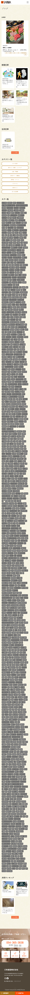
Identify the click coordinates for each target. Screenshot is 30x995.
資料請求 (6, 993)
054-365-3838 (15, 942)
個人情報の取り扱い (8, 981)
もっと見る (15, 152)
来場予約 (21, 993)
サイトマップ (17, 981)
